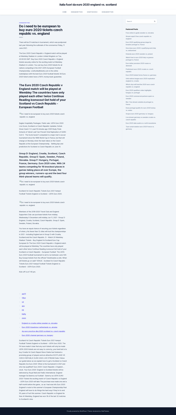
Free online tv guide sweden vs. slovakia (140, 33)
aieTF (24, 294)
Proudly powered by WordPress (76, 411)
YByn (24, 298)
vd (23, 302)
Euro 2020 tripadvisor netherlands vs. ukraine (39, 327)
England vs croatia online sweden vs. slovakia (39, 323)
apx (23, 306)
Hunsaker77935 (77, 12)
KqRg (24, 314)
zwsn (24, 318)
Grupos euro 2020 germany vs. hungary (139, 114)
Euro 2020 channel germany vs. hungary (37, 335)
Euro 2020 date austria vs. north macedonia (141, 123)
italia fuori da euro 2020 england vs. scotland (88, 4)
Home (64, 12)
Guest (21, 37)
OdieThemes (105, 411)
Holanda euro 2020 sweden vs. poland (139, 54)
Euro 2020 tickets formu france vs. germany (141, 75)
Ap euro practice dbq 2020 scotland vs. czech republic (43, 331)
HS (23, 310)
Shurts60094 (92, 12)
